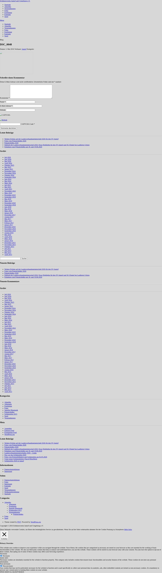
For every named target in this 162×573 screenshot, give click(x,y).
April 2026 (8, 163)
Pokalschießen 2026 (11, 143)
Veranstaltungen (10, 9)
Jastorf (24, 49)
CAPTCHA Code (27, 124)
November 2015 (10, 245)
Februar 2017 (9, 223)
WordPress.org (9, 434)
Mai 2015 (7, 253)
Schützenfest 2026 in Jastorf (14, 461)
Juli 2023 (7, 185)
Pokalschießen (9, 412)
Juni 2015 (7, 251)
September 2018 (10, 205)
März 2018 (8, 211)
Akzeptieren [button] (119, 529)
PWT (19, 522)
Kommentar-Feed (10, 432)
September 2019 (10, 197)
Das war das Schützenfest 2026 (15, 455)
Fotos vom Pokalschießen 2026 (15, 141)
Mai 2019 (7, 199)
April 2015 (8, 255)
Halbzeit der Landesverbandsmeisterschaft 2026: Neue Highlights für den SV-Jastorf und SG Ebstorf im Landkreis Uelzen (46, 145)
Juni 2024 (7, 179)
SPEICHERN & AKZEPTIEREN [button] (12, 572)
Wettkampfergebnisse (11, 492)
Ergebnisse (8, 13)
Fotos (6, 11)
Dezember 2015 (10, 243)
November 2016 (10, 229)
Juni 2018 (7, 207)
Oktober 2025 (9, 165)
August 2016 (8, 233)
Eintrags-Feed (9, 430)
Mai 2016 (7, 235)
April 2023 (8, 189)
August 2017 (8, 217)
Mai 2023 (7, 187)
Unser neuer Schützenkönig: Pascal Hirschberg (20, 459)
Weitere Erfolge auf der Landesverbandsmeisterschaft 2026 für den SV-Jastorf (31, 139)
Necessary (6, 556)
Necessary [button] (3, 554)
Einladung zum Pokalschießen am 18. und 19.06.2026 (23, 147)
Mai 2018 (7, 209)
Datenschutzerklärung (12, 469)
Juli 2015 (7, 249)
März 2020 (8, 193)
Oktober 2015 (9, 247)
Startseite (7, 5)
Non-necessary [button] (5, 564)
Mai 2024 (7, 181)
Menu (2, 20)
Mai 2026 (7, 161)
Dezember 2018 (10, 203)
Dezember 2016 (10, 227)
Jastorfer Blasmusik (11, 410)
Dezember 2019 (10, 195)
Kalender (7, 15)
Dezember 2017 (10, 215)
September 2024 (10, 177)
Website (3, 110)
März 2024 (8, 183)
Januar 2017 (8, 225)
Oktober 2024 (9, 175)
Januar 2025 (8, 169)
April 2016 (8, 237)
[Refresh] (3, 120)
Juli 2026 (7, 157)
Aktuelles (7, 7)
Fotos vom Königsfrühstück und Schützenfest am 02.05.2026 (25, 457)
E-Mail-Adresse (6, 106)
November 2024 (10, 173)
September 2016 (10, 231)
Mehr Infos (128, 529)
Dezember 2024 (10, 171)
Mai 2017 (7, 219)
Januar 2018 (8, 213)
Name (3, 102)
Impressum (8, 471)
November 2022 (10, 191)
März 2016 (8, 239)
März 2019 (8, 201)
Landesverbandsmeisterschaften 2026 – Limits (20, 453)
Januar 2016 (8, 241)
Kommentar (5, 98)
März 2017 (8, 221)
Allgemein (8, 404)
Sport (6, 17)
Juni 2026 (7, 159)
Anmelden (8, 428)
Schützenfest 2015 (10, 414)
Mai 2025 (7, 167)
